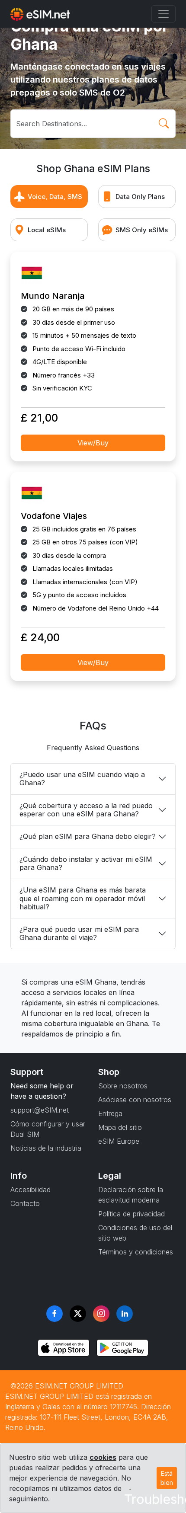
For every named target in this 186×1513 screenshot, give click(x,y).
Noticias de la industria (45, 1148)
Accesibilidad (30, 1189)
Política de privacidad (131, 1213)
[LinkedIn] (124, 1313)
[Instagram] (101, 1313)
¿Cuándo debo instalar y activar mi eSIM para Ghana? (85, 863)
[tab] (49, 196)
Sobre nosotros (123, 1085)
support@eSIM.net (39, 1110)
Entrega (110, 1113)
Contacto (25, 1203)
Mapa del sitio (120, 1127)
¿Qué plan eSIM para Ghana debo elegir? (87, 836)
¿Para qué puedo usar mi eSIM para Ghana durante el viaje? (79, 933)
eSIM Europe (118, 1141)
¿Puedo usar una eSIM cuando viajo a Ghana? (82, 778)
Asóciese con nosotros (134, 1099)
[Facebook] (54, 1313)
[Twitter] (78, 1313)
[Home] (40, 14)
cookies (103, 1457)
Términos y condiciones (135, 1252)
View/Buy (93, 442)
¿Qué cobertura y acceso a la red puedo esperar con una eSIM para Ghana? (86, 809)
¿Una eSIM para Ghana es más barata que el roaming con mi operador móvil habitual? (82, 898)
